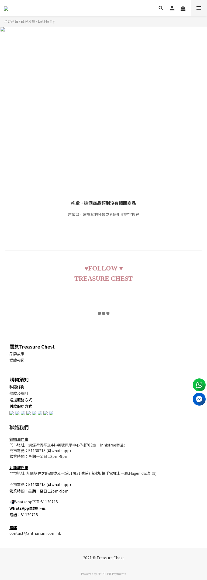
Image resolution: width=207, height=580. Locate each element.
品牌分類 (28, 21)
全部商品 (11, 21)
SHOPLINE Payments (112, 573)
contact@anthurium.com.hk (35, 533)
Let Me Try (46, 21)
